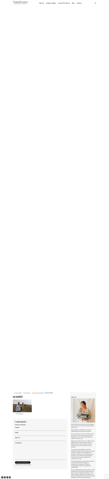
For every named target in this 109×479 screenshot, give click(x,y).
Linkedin (7, 477)
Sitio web (17, 437)
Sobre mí (41, 3)
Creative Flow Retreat (64, 3)
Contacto (79, 3)
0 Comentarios (26, 393)
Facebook (2, 477)
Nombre (17, 427)
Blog (73, 3)
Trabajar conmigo (51, 3)
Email (16, 432)
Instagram (4, 477)
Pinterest (9, 477)
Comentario (18, 443)
